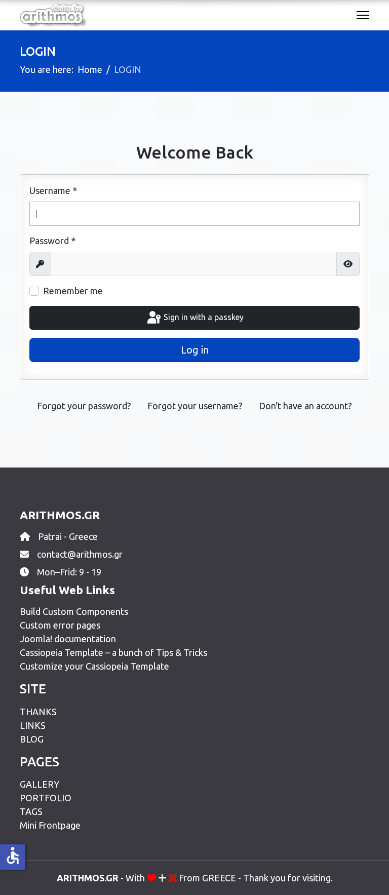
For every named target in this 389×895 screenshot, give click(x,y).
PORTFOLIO (45, 798)
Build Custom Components (74, 611)
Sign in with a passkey (203, 317)
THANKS (38, 712)
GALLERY (39, 784)
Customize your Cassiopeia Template (94, 666)
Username (53, 190)
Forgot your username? (195, 406)
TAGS (31, 811)
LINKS (33, 725)
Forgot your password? (84, 406)
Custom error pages (60, 625)
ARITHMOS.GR (88, 878)
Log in (195, 350)
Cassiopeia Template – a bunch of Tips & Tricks (113, 652)
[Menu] (363, 15)
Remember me (73, 291)
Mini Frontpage (50, 825)
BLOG (32, 739)
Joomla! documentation (68, 639)
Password (52, 241)
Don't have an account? (305, 406)
